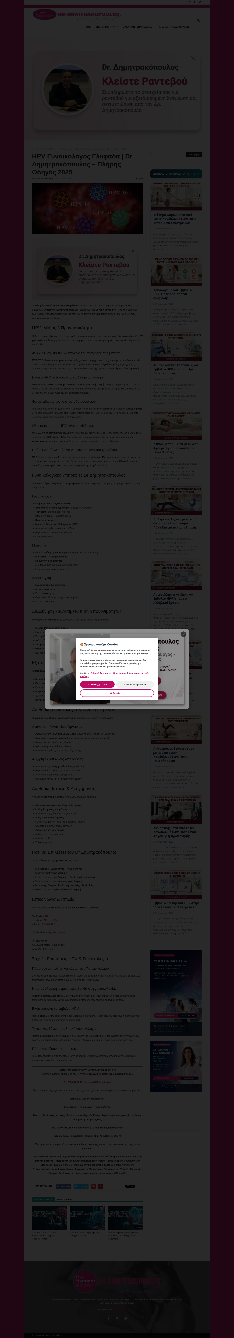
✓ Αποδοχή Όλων (97, 684)
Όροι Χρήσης (120, 673)
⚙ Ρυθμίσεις (117, 693)
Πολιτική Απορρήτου (101, 673)
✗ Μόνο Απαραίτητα (135, 684)
